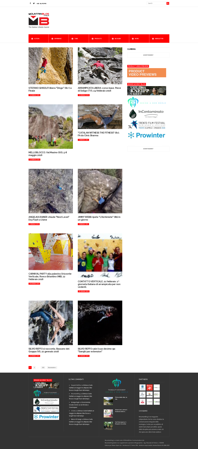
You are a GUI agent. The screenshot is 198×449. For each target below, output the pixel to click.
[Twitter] (34, 3)
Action (36, 39)
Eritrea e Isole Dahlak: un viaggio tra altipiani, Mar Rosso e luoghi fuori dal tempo (80, 387)
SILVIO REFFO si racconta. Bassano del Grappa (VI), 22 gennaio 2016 (49, 350)
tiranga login (75, 402)
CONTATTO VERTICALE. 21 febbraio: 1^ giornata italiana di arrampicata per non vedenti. (99, 284)
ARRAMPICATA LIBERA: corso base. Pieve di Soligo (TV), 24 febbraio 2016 (99, 89)
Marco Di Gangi (76, 419)
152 (43, 367)
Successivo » (52, 367)
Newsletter (159, 39)
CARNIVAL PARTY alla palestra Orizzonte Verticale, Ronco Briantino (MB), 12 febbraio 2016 (50, 276)
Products (98, 39)
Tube (76, 39)
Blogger (118, 39)
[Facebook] (30, 3)
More (137, 39)
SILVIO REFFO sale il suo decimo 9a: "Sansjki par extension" (96, 350)
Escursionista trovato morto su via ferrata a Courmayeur (79, 404)
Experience (58, 39)
